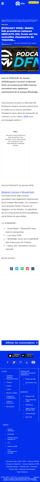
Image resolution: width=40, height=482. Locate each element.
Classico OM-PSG (33, 461)
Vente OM (28, 417)
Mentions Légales (12, 393)
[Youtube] (33, 364)
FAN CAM (11, 434)
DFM (26, 116)
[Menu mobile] (3, 3)
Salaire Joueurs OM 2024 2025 (30, 409)
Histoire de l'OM (30, 379)
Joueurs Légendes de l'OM (31, 464)
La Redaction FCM (8, 43)
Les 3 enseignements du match (12, 451)
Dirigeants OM (29, 396)
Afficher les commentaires (22, 342)
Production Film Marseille (27, 469)
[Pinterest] (20, 364)
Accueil (3, 20)
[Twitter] (14, 364)
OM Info (8, 20)
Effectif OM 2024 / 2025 (30, 400)
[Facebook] (8, 364)
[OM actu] (20, 2)
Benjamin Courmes (10, 192)
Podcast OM (13, 469)
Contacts (9, 382)
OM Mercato (29, 405)
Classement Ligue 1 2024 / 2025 (16, 461)
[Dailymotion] (27, 364)
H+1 (9, 443)
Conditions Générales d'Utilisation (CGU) (12, 377)
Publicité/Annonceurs (21, 478)
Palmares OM (24, 466)
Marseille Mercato (12, 466)
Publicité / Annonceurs (10, 402)
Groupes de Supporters (13, 464)
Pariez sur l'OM (33, 2)
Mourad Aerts (28, 192)
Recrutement (10, 406)
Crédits (9, 389)
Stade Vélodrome (22, 472)
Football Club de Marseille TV (13, 438)
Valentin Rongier (30, 413)
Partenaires (34, 466)
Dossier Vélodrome (11, 430)
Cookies (9, 386)
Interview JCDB (12, 446)
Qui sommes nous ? (31, 383)
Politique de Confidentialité (11, 397)
